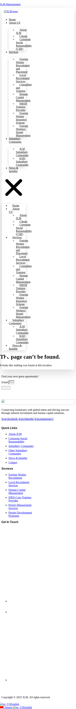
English (15, 704)
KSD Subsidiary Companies (22, 161)
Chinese (8, 707)
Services (13, 52)
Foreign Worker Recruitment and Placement (23, 65)
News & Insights (13, 169)
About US (14, 22)
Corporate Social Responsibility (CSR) (24, 44)
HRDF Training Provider (21, 106)
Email (5, 382)
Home (12, 19)
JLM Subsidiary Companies (22, 152)
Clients (23, 36)
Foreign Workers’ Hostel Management (23, 130)
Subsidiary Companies (15, 140)
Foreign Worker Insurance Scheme (22, 118)
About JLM (21, 31)
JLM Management (10, 4)
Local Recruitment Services (23, 78)
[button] (14, 188)
